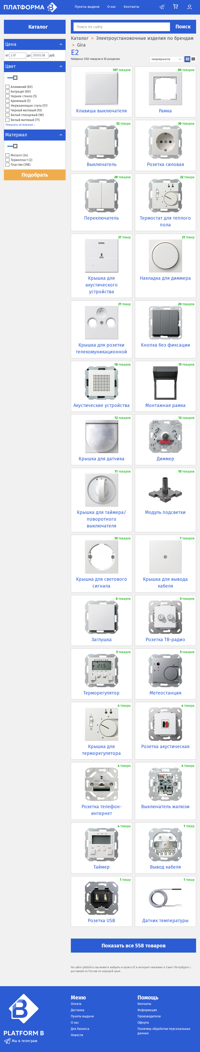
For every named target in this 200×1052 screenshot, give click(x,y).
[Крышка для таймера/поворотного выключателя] (101, 490)
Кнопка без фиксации (165, 345)
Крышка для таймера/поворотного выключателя (101, 518)
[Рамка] (165, 88)
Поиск (183, 26)
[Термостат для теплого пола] (165, 195)
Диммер (165, 459)
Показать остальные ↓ (20, 124)
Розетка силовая (165, 164)
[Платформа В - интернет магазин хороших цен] (30, 7)
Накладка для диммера (165, 278)
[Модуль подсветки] (165, 490)
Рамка (165, 111)
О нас (111, 7)
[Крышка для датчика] (101, 436)
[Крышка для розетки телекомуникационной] (101, 322)
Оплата (76, 1004)
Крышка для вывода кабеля (165, 582)
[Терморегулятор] (101, 670)
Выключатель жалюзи (165, 806)
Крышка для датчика (101, 459)
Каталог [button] (37, 27)
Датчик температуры (165, 920)
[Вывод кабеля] (165, 844)
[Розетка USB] (101, 898)
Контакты (131, 7)
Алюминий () (22, 87)
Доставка (77, 1010)
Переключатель (101, 218)
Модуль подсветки (165, 512)
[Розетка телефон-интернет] (101, 784)
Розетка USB (101, 920)
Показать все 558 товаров (134, 945)
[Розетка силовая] (165, 142)
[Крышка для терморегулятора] (101, 724)
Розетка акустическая (165, 746)
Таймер (101, 867)
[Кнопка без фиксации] (165, 322)
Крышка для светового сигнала (101, 582)
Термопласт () (21, 160)
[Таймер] (101, 844)
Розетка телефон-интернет (102, 810)
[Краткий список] (193, 59)
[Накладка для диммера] (165, 255)
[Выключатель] (101, 142)
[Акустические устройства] (101, 383)
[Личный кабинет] (189, 7)
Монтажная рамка (165, 405)
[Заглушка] (101, 617)
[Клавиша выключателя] (101, 88)
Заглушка (101, 639)
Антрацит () (21, 91)
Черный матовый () (26, 110)
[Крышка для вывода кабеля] (165, 556)
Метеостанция (165, 693)
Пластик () (20, 165)
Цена (10, 44)
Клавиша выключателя (101, 111)
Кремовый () (20, 101)
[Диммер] (165, 436)
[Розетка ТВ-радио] (165, 617)
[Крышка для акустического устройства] (101, 255)
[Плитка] (187, 59)
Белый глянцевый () (27, 115)
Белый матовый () (25, 120)
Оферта (143, 1022)
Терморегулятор (101, 693)
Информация (147, 1010)
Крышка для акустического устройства (101, 284)
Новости (77, 1035)
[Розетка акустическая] (165, 724)
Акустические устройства (101, 405)
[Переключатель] (101, 195)
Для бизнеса (80, 1029)
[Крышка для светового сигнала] (101, 556)
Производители (149, 1016)
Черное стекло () (24, 96)
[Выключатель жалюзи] (165, 784)
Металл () (19, 155)
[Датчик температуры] (165, 898)
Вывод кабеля (165, 867)
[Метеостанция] (165, 670)
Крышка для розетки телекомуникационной (101, 348)
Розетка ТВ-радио (165, 639)
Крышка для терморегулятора (101, 750)
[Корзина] (175, 6)
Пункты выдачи (87, 7)
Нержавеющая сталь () (29, 105)
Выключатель (101, 164)
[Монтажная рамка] (165, 383)
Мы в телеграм (24, 1041)
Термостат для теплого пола (165, 221)
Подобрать (35, 175)
